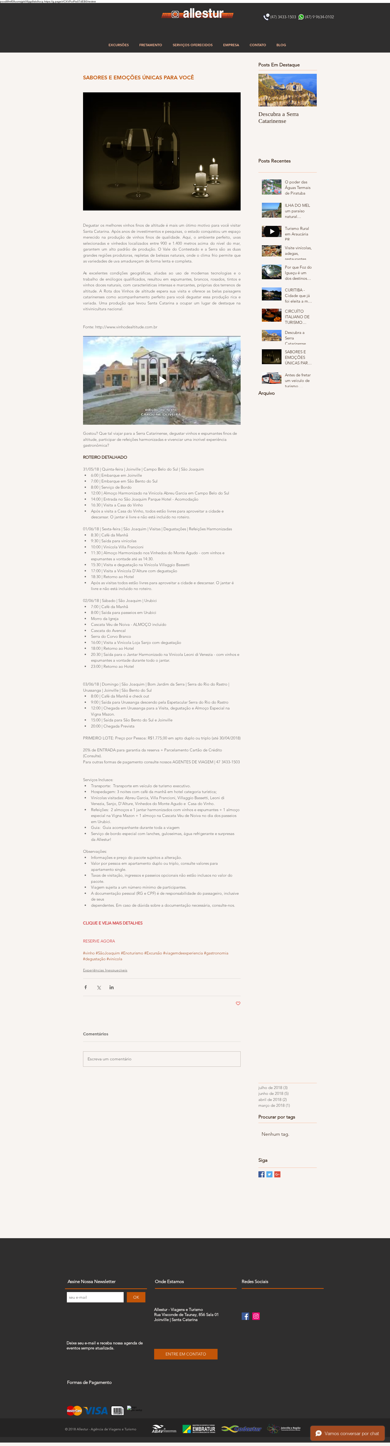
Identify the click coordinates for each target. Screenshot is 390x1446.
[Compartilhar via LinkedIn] (111, 987)
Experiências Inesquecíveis (105, 970)
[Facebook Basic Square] (261, 1174)
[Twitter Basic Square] (269, 1174)
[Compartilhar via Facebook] (85, 987)
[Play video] (162, 380)
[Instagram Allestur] (256, 1316)
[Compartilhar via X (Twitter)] (98, 987)
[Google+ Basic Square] (277, 1174)
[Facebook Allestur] (245, 1316)
